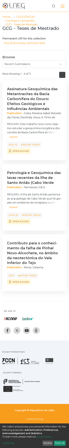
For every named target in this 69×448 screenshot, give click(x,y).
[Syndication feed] (62, 75)
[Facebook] (7, 330)
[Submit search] (53, 5)
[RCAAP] (36, 330)
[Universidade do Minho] (49, 363)
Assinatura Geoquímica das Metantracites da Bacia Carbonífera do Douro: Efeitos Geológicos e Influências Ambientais (32, 99)
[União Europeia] (15, 391)
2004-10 (13, 215)
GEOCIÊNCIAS (25, 16)
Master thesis (30, 144)
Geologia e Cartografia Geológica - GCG (22, 20)
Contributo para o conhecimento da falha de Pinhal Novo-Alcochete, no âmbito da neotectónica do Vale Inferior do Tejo (32, 253)
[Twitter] (17, 330)
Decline (47, 443)
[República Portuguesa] (23, 383)
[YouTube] (26, 330)
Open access (21, 151)
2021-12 (13, 144)
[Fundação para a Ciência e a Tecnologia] (21, 363)
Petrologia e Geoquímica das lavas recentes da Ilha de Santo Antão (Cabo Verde (34, 178)
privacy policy (44, 436)
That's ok (60, 443)
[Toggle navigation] (62, 6)
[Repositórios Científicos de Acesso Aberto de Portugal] (11, 319)
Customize (8, 443)
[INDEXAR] (28, 319)
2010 (11, 275)
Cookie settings (34, 419)
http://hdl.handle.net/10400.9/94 (24, 43)
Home (6, 16)
